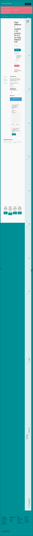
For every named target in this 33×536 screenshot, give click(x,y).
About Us (26, 519)
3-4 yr (18, 70)
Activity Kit (15, 71)
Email (17, 124)
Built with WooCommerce (6, 531)
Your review (14, 112)
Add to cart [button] (5, 213)
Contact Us (26, 522)
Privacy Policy (27, 520)
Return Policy (27, 521)
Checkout (4, 12)
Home (3, 7)
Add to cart (17, 65)
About (8, 12)
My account (15, 10)
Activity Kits (11, 519)
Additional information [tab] (5, 80)
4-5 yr (20, 70)
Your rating (14, 110)
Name (13, 124)
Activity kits (7, 7)
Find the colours (4, 523)
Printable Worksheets (6, 10)
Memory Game (4, 524)
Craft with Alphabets (20, 523)
